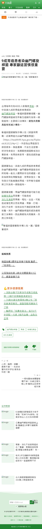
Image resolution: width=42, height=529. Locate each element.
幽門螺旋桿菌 (8, 113)
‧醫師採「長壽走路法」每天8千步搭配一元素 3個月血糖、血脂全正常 (20, 314)
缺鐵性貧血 (7, 195)
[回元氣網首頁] (8, 2)
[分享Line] (16, 12)
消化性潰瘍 (7, 199)
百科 (35, 7)
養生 (10, 7)
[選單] (39, 3)
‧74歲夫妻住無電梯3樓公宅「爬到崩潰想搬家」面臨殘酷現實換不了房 (21, 303)
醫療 (28, 7)
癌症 (13, 56)
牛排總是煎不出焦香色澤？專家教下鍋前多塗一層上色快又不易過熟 (23, 17)
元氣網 (8, 56)
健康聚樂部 (17, 516)
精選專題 (27, 516)
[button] (39, 7)
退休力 (13, 520)
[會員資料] (35, 3)
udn (3, 56)
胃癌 (31, 106)
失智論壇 (19, 7)
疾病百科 (35, 516)
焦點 (3, 7)
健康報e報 (22, 506)
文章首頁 (20, 520)
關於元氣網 (8, 516)
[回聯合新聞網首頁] (3, 3)
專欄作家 (28, 520)
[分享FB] (5, 12)
